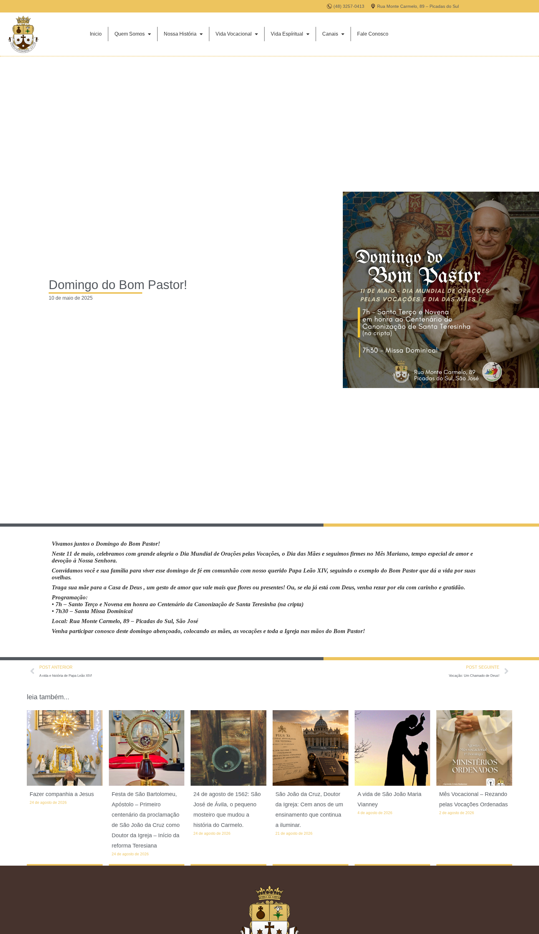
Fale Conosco (372, 34)
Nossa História (180, 34)
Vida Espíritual (287, 34)
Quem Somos (129, 34)
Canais (330, 34)
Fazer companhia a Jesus (62, 794)
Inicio (96, 34)
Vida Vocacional (234, 34)
